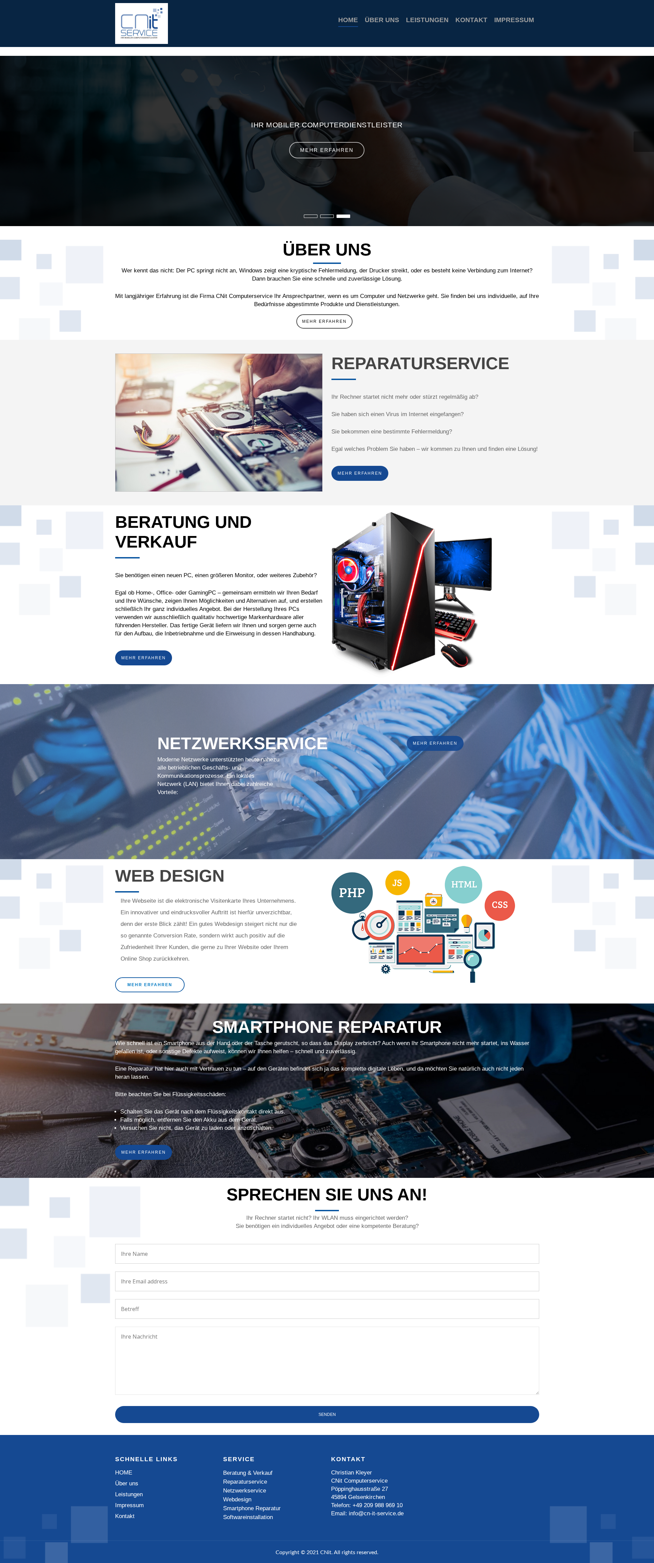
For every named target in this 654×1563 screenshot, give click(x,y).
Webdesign (237, 1499)
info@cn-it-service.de (376, 1513)
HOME (348, 19)
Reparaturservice (245, 1482)
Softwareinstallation (248, 1517)
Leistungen (427, 19)
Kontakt (471, 19)
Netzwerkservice (244, 1490)
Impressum (514, 19)
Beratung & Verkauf (247, 1473)
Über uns (382, 19)
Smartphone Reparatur (252, 1508)
